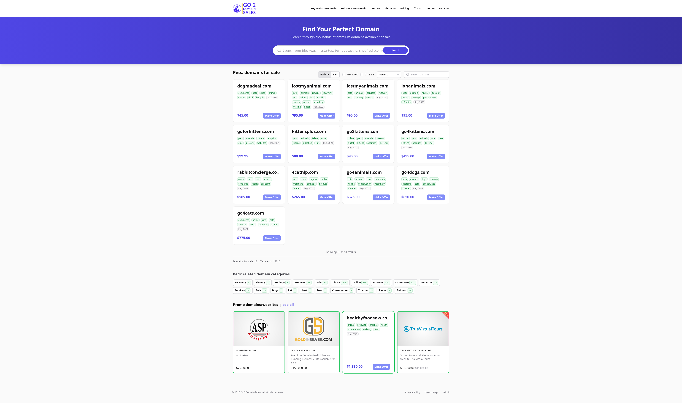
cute (240, 142)
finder (307, 106)
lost (312, 97)
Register (444, 8)
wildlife (425, 92)
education (380, 179)
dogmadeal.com (254, 86)
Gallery (324, 74)
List (335, 74)
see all (288, 304)
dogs (262, 92)
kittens (261, 138)
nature (405, 97)
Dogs (277, 290)
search (296, 102)
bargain (260, 97)
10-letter (406, 102)
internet (380, 138)
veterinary (380, 183)
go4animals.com (364, 172)
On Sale (369, 74)
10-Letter (429, 282)
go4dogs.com (415, 172)
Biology (262, 282)
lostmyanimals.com (368, 86)
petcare (250, 142)
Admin (446, 392)
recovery (327, 92)
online (351, 138)
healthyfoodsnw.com (369, 318)
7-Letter (365, 290)
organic (313, 179)
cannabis (311, 183)
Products (302, 282)
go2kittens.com (363, 131)
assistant (265, 183)
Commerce (405, 282)
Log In (431, 8)
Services (242, 290)
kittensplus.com (309, 131)
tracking (321, 97)
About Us (390, 8)
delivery (367, 329)
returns (316, 92)
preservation (429, 97)
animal (272, 92)
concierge (243, 183)
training (434, 179)
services (371, 92)
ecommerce (354, 329)
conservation (364, 183)
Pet (292, 290)
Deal (321, 290)
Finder (384, 290)
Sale (321, 282)
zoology (436, 92)
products (263, 224)
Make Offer (272, 115)
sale (433, 138)
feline (315, 138)
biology (416, 97)
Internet (381, 282)
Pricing (404, 8)
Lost (306, 290)
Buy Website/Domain (324, 8)
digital (351, 142)
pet (294, 97)
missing (297, 106)
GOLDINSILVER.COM (303, 350)
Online (360, 282)
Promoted (352, 74)
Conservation (342, 290)
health (384, 324)
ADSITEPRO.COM (246, 350)
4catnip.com (305, 172)
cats (264, 219)
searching (318, 102)
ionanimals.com (418, 86)
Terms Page (431, 392)
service (267, 179)
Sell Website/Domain (353, 8)
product (323, 183)
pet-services (429, 183)
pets (255, 92)
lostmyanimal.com (312, 86)
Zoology (281, 282)
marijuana (298, 183)
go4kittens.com (417, 131)
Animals (404, 290)
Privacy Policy (412, 392)
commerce (243, 92)
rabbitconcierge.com (259, 172)
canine (241, 97)
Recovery (242, 282)
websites (261, 142)
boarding (406, 183)
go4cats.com (250, 213)
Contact (375, 8)
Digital (339, 282)
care (323, 138)
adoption (272, 138)
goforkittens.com (255, 131)
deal (250, 97)
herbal (324, 179)
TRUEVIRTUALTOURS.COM (415, 350)
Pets (261, 290)
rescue (306, 102)
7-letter (296, 188)
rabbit (255, 183)
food (377, 329)
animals (305, 92)
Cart (420, 8)
